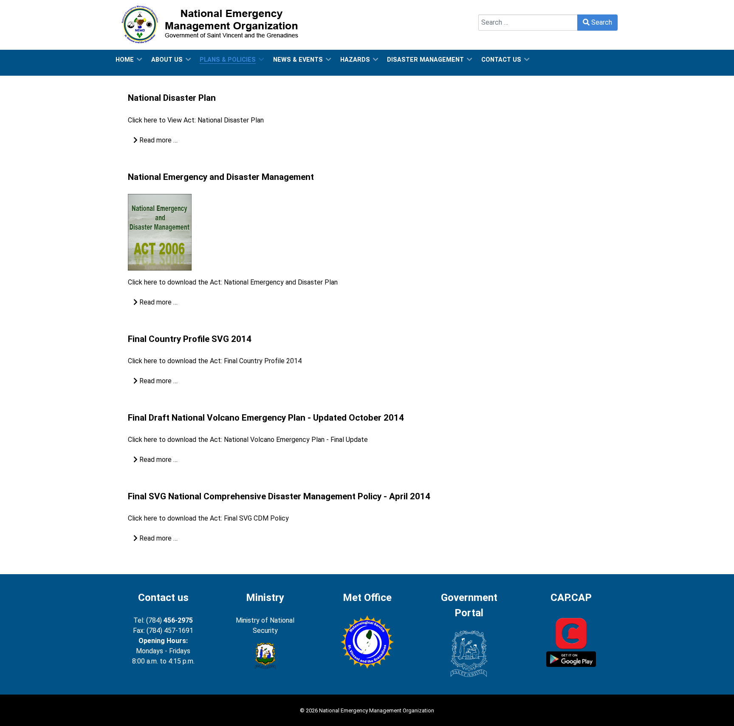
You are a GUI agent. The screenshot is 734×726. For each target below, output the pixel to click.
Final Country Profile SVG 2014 (189, 339)
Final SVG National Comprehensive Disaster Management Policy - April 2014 (279, 496)
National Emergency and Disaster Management (221, 177)
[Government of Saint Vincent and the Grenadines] (469, 654)
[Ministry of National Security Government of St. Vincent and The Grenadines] (265, 656)
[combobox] (528, 22)
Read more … (158, 140)
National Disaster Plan (172, 98)
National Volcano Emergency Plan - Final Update (296, 440)
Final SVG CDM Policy (256, 518)
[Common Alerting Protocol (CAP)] (571, 641)
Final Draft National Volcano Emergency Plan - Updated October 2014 (266, 418)
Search (488, 9)
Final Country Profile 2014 (263, 361)
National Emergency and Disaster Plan (281, 282)
